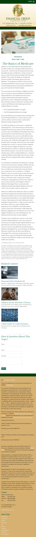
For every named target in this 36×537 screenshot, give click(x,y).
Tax (2, 524)
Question (3, 356)
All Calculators (5, 534)
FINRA (32, 448)
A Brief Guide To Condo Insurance (15, 324)
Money (3, 526)
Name (3, 344)
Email (2, 350)
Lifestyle (3, 528)
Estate (3, 520)
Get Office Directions (25, 25)
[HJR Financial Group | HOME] (18, 20)
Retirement (4, 516)
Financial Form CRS (9, 380)
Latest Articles (5, 530)
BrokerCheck (9, 385)
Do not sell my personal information (23, 417)
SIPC (2, 450)
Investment (4, 518)
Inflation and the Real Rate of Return (16, 303)
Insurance (4, 522)
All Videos (4, 532)
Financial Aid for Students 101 (13, 281)
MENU (30, 1)
